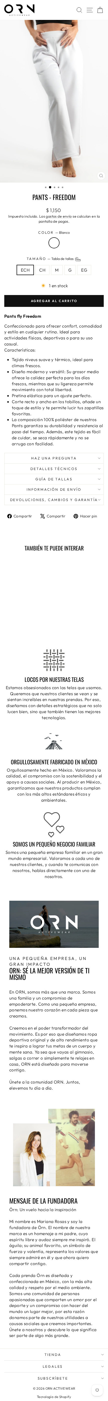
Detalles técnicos (54, 468)
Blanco (54, 243)
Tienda (52, 1354)
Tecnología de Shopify (54, 1397)
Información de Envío (54, 489)
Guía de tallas (54, 479)
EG (84, 270)
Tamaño (51, 258)
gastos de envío (59, 216)
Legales (53, 1366)
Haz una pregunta (54, 458)
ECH (25, 270)
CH (42, 270)
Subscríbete (53, 1378)
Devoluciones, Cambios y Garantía (54, 500)
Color (54, 232)
